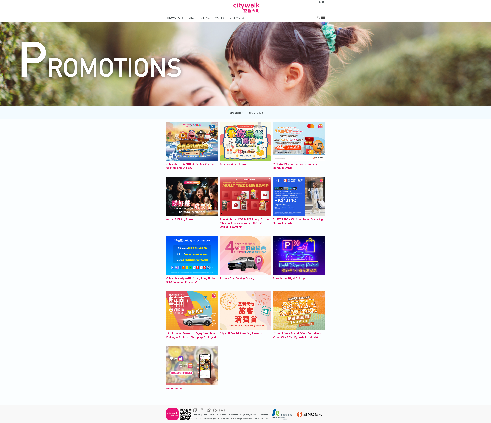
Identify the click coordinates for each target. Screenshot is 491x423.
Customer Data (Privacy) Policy (242, 414)
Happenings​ (235, 112)
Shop (192, 17)
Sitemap (196, 414)
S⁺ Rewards (237, 17)
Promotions (175, 17)
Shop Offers (256, 112)
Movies (220, 17)
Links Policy (222, 414)
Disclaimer (263, 414)
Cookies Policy (209, 414)
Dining (205, 17)
